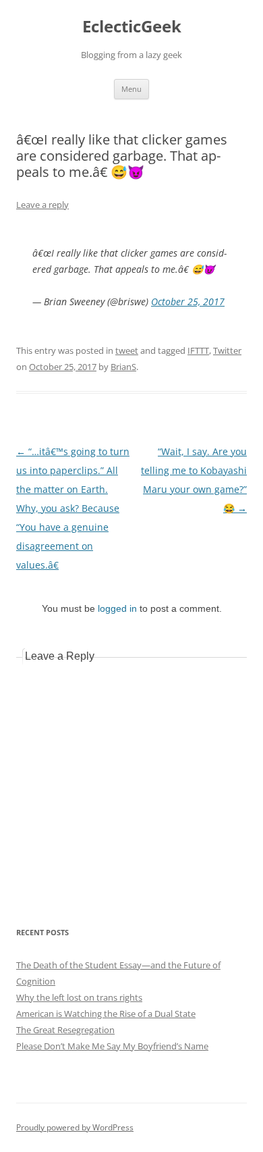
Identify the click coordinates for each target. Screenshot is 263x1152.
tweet (126, 350)
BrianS (123, 367)
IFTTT (198, 350)
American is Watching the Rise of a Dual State (106, 1013)
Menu (131, 89)
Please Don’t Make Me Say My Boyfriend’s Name (112, 1046)
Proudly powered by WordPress (75, 1127)
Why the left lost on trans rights (79, 997)
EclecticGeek (131, 26)
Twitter (227, 350)
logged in (117, 608)
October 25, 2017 (188, 301)
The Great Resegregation (65, 1030)
